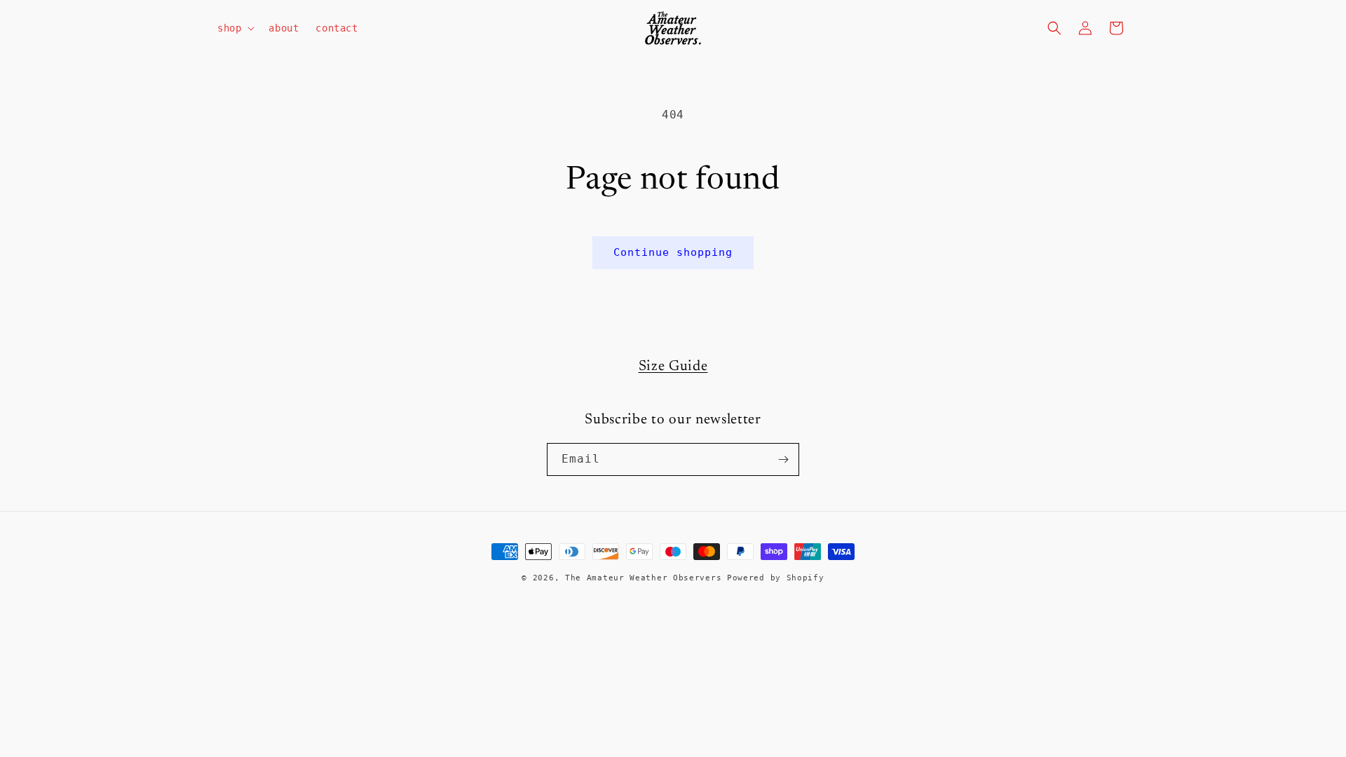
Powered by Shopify (775, 577)
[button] (234, 28)
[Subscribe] (783, 459)
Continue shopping (673, 252)
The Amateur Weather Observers (643, 577)
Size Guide (673, 367)
